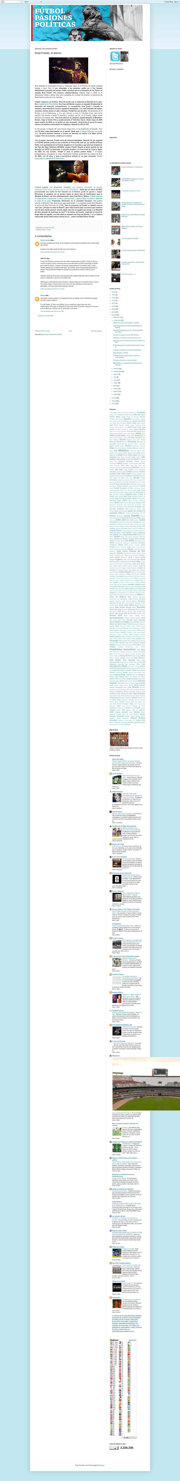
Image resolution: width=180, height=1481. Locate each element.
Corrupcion (132, 484)
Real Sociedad (129, 660)
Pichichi (143, 640)
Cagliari (138, 457)
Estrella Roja (124, 518)
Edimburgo (142, 500)
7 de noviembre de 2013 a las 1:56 (52, 311)
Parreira (143, 634)
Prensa (121, 647)
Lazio (141, 580)
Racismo (129, 656)
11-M (119, 412)
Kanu (138, 576)
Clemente (142, 475)
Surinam (142, 699)
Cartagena (113, 467)
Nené (119, 620)
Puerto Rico (116, 654)
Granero (142, 540)
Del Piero (116, 494)
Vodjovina (121, 720)
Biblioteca (123, 450)
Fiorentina (118, 528)
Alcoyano (112, 419)
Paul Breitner (136, 636)
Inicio (70, 331)
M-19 (118, 594)
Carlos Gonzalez (115, 465)
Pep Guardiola (136, 638)
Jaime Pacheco (118, 564)
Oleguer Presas (127, 624)
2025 (114, 292)
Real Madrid (115, 660)
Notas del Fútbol (117, 759)
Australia (117, 435)
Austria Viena (130, 435)
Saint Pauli (135, 674)
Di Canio (140, 494)
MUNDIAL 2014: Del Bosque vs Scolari (126, 323)
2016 (114, 306)
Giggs (122, 536)
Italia (138, 562)
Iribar (138, 559)
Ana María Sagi (114, 423)
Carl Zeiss (142, 463)
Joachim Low (113, 568)
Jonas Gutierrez (132, 568)
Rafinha (143, 655)
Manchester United (126, 599)
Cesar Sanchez (129, 469)
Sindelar (112, 689)
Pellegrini (129, 638)
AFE (127, 414)
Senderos (132, 683)
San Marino (141, 676)
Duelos (124, 500)
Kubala (122, 580)
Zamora (136, 722)
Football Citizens (118, 1011)
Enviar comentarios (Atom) (53, 334)
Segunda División (132, 681)
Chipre (128, 474)
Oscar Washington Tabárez (137, 628)
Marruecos (141, 601)
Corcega (131, 482)
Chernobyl (135, 471)
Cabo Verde (121, 457)
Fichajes (117, 526)
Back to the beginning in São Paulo (124, 1043)
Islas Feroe (128, 561)
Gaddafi (134, 532)
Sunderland (124, 699)
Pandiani (124, 634)
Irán (132, 559)
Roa (125, 670)
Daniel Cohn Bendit (125, 490)
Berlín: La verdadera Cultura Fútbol (122, 925)
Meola (116, 605)
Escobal (143, 513)
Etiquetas (134, 518)
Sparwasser (132, 691)
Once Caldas (136, 626)
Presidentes (129, 647)
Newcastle (129, 620)
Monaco (112, 609)
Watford (138, 720)
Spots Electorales (139, 693)
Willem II (112, 722)
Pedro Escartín (118, 638)
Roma (143, 670)
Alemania (127, 419)
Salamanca (141, 674)
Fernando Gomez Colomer (131, 524)
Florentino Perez (126, 528)
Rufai (135, 672)
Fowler (141, 528)
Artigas (112, 433)
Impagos (112, 559)
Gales (111, 534)
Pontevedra (118, 644)
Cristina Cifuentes (134, 486)
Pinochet (112, 642)
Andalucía (123, 423)
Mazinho (132, 603)
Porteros (142, 644)
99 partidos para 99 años (119, 1191)
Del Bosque (139, 492)
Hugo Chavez (125, 555)
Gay (124, 534)
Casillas (118, 467)
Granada (137, 540)
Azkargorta (138, 437)
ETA (129, 518)
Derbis (135, 494)
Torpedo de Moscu (139, 706)
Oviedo (135, 630)
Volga (126, 720)
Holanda (120, 553)
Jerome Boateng (133, 566)
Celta (116, 469)
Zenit (114, 724)
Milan (117, 607)
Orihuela (112, 628)
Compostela (113, 480)
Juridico (128, 574)
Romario (112, 672)
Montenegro (131, 609)
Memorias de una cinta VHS (121, 873)
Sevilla (136, 685)
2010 (114, 404)
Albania (118, 416)
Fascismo (137, 522)
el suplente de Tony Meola (48, 104)
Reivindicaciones (115, 666)
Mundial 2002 (132, 613)
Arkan (129, 431)
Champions (142, 469)
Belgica (112, 448)
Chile (118, 474)
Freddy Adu (129, 530)
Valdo (131, 712)
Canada (136, 461)
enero (116, 394)
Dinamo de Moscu (120, 498)
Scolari (122, 681)
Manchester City (114, 599)
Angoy (132, 425)
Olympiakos (135, 624)
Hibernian (112, 551)
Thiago (131, 704)
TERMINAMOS (127, 1143)
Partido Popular (115, 636)
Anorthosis (138, 425)
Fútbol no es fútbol (118, 1281)
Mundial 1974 (141, 611)
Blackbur (112, 453)
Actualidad (141, 412)
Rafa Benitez (136, 655)
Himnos (125, 551)
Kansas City (133, 576)
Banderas (125, 441)
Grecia (112, 543)
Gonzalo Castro (119, 540)
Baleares (129, 439)
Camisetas (142, 459)
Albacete (112, 416)
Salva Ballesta (119, 676)
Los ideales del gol (118, 1216)
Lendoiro (126, 582)
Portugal (112, 647)
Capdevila (125, 463)
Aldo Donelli (119, 419)
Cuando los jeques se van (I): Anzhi (125, 360)
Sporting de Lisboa (127, 693)
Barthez (118, 444)
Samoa (127, 676)
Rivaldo (114, 670)
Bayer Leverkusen (139, 444)
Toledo (119, 706)
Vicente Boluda (135, 716)
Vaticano (136, 714)
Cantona (119, 463)
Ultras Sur (135, 710)
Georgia (129, 534)
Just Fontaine (136, 574)
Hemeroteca (117, 549)
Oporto (143, 626)
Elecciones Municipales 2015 (119, 509)
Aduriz (120, 414)
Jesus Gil (142, 566)
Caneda (143, 461)
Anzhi (130, 427)
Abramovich (133, 412)
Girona (111, 538)
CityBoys (112, 475)
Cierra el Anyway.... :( (128, 274)
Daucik (118, 492)
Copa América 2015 (139, 480)
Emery (116, 511)
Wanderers (116, 1056)
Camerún (135, 459)
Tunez (133, 708)
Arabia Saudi (141, 427)
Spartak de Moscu (122, 691)
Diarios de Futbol (118, 844)
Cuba (111, 490)
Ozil (138, 630)
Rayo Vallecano (139, 658)
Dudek (119, 500)
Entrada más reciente (43, 331)
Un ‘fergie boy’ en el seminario (131, 1299)
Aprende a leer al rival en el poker (122, 813)
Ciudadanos (128, 475)
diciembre (117, 317)
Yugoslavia (124, 722)
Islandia (122, 561)
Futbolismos (116, 1298)
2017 (114, 303)
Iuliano (111, 564)
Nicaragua (142, 620)
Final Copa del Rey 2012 (137, 526)
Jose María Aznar (120, 570)
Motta (119, 611)
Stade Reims (113, 695)
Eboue (130, 500)
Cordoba (142, 482)
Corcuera (137, 482)
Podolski (142, 642)
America (135, 421)
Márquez (134, 601)
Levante (142, 582)
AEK (124, 414)
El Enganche (116, 924)
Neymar (136, 620)
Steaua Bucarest (115, 697)
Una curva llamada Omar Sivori (121, 1113)
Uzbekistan (124, 712)
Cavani (141, 467)
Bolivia (138, 453)
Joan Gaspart (122, 568)
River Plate (120, 670)
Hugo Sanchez (134, 555)
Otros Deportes (114, 630)
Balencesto (136, 439)
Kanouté (126, 576)
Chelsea (129, 472)
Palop (134, 632)
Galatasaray (141, 532)
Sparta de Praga (134, 689)
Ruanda (131, 672)
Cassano (123, 467)
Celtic (121, 469)
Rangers (122, 658)
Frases (124, 530)
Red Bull (136, 662)
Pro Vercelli (140, 647)
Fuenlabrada (141, 530)
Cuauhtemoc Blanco (139, 488)
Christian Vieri (141, 473)
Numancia (142, 622)
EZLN (127, 522)
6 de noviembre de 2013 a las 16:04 (52, 289)
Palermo (117, 632)
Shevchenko (119, 687)
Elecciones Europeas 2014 (118, 505)
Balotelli (119, 441)
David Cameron (124, 492)
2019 (114, 300)
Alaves (143, 414)
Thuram (139, 704)
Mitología (128, 607)
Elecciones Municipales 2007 (118, 506)
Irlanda (142, 559)
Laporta (136, 580)
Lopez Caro (141, 588)
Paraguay (136, 634)
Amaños (125, 421)
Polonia (112, 645)
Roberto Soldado (132, 670)
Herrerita (136, 549)
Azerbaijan (131, 437)
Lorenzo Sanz (117, 590)
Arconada (118, 429)
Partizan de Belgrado (126, 636)
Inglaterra (119, 559)
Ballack (143, 439)
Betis (115, 451)
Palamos (142, 630)
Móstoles (142, 609)
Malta (129, 597)
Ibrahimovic (124, 557)
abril (115, 386)
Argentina (142, 429)
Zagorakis (131, 722)
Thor (135, 704)
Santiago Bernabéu (132, 678)
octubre (116, 368)
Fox (144, 528)
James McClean (127, 564)
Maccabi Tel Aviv (125, 594)
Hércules (130, 549)
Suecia (114, 699)
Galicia (116, 534)
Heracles (124, 549)
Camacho (129, 459)
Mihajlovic (142, 605)
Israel (134, 562)
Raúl (132, 658)
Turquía (137, 708)
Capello (131, 463)
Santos (140, 678)
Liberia (143, 584)
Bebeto (122, 446)
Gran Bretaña (129, 541)
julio (115, 377)
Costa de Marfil (141, 484)
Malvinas (135, 597)
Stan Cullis (121, 695)
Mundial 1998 (123, 613)
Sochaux (122, 689)
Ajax (139, 414)
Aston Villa (126, 433)
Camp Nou (113, 461)
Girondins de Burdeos (121, 538)
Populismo (129, 644)
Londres (130, 588)
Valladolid (112, 714)
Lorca (111, 590)
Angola (127, 425)
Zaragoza (142, 722)
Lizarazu (112, 588)
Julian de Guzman (136, 572)
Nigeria (112, 622)
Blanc (116, 453)
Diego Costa (127, 496)
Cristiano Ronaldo (122, 486)
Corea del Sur (124, 484)
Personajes (114, 641)
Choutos (133, 473)
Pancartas (112, 634)
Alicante (115, 421)
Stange (137, 695)
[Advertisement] (68, 323)
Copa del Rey (124, 482)
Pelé (124, 638)
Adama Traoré (114, 414)
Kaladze (121, 576)
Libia (111, 586)
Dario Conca (141, 490)
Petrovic (138, 640)
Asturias (133, 433)
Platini (127, 642)
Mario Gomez (126, 601)
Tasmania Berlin (129, 701)
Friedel (49, 229)
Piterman (122, 642)
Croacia (142, 486)
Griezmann (126, 543)
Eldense (126, 502)
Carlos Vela (141, 465)
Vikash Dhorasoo (122, 718)
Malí (116, 597)
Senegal (137, 683)
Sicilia (129, 687)
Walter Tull (132, 720)
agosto (116, 374)
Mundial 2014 (116, 616)
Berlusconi (130, 448)
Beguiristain (135, 446)
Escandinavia (135, 513)
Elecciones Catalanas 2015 (137, 502)
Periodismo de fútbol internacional (124, 826)
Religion (124, 666)
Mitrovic (134, 607)
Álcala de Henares (133, 416)
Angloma (121, 425)
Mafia (143, 594)
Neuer (124, 620)
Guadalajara (134, 543)
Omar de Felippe (125, 626)
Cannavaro (113, 463)
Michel (137, 605)
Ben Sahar (118, 448)
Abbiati (127, 412)
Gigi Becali (128, 536)
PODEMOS (136, 642)
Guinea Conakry (134, 545)
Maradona (142, 599)
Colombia (136, 478)
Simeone (142, 687)
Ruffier (139, 672)
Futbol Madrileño (126, 532)
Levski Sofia (113, 584)
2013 (114, 315)
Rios (111, 670)
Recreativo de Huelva (126, 662)
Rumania (117, 675)
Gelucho (125, 1127)
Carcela (136, 463)
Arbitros (112, 429)
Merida (121, 605)
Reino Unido (141, 664)
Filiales (127, 526)
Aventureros (139, 435)
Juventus (112, 576)
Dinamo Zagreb (131, 498)
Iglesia (130, 557)
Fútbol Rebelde (117, 792)
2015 (114, 309)
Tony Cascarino (127, 706)
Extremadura (113, 522)
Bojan (134, 453)
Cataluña (135, 467)
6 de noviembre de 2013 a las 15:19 (52, 252)
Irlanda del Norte (115, 561)
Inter (125, 559)
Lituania (132, 586)
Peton (129, 640)
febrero (116, 391)
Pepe (143, 638)
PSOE (143, 649)
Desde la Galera (117, 938)
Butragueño (113, 457)
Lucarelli (140, 590)
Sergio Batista (114, 685)
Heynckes (142, 549)
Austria (123, 435)
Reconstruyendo (115, 662)
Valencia (137, 712)
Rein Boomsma (130, 664)
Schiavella (116, 681)
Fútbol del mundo (118, 1247)
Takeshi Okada (114, 701)
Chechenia (113, 471)
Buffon (130, 455)
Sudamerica (135, 697)
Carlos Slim (133, 465)
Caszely (128, 467)
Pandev (119, 634)
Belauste (142, 446)
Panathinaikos (141, 632)
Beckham (128, 446)
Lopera (136, 588)
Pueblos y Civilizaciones (133, 651)
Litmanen (126, 586)
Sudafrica (128, 697)
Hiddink (119, 551)
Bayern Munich (114, 446)
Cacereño (128, 457)
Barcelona (132, 442)
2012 (114, 398)
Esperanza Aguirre (115, 518)
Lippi (122, 586)
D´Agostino (116, 490)
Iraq (135, 559)
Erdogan (128, 513)
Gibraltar (117, 537)
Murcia (137, 615)
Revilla (135, 668)
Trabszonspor (120, 708)
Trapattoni (128, 708)
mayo (116, 383)
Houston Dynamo (115, 555)
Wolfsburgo (118, 722)
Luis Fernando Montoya (133, 592)
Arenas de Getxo (127, 429)
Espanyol (127, 516)
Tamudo (121, 701)
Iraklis (128, 559)
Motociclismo (113, 611)
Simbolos (135, 687)
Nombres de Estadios (121, 622)
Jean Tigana (113, 566)
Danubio (134, 490)
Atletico (112, 435)
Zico (117, 724)
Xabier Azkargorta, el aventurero (132, 167)
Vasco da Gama (127, 714)
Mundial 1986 (114, 613)
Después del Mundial (128, 858)
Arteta (143, 431)
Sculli (125, 681)
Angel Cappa (141, 423)
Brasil (120, 455)
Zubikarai (127, 724)
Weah (143, 720)
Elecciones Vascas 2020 (137, 509)
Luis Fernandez (120, 592)
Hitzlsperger (113, 553)
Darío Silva (113, 492)
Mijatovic (112, 607)
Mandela (135, 599)
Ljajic (116, 588)
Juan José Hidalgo (130, 570)
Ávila (115, 437)
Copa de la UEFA (115, 482)
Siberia (125, 687)
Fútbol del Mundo (115, 532)
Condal (119, 480)
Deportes (122, 494)
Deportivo (129, 494)
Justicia (143, 574)
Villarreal (134, 718)
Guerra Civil (122, 545)
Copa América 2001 (127, 480)
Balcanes (123, 440)
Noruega (136, 622)
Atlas (143, 433)
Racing (122, 656)
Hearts (129, 547)
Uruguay (117, 712)
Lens (131, 582)
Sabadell (128, 674)
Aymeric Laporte (122, 437)
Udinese (118, 710)
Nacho (143, 615)
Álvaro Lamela (45, 240)
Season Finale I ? (127, 1283)
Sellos (127, 683)
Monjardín (125, 609)
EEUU (44, 229)
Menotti (112, 605)
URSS (112, 712)
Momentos (141, 607)
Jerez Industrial (122, 566)
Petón (133, 640)
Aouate (134, 427)
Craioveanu (113, 486)
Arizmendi (123, 431)
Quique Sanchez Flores (138, 654)
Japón (134, 564)
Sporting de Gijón (115, 693)
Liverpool (137, 586)
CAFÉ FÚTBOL (117, 774)
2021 (114, 295)
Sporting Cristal (140, 691)
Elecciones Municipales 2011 (136, 506)
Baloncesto (113, 441)
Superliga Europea (134, 699)
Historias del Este (137, 551)
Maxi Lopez (125, 603)
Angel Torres (114, 425)
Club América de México (117, 478)
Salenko (112, 676)
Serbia (143, 683)
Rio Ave (143, 668)
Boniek (143, 453)
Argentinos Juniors (115, 431)
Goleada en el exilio (128, 1249)
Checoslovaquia (121, 471)
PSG (138, 649)
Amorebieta (141, 421)
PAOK (130, 634)
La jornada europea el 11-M (130, 191)
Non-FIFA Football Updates (121, 1263)
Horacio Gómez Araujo (138, 553)
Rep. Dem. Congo (133, 666)
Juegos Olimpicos (125, 572)
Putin (122, 654)
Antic (143, 425)
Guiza (118, 547)
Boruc (111, 455)
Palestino (129, 632)
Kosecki (112, 580)
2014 (114, 312)
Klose (136, 578)
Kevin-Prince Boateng (122, 578)
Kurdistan (127, 580)
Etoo (138, 518)
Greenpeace (118, 543)
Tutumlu (143, 708)
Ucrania (112, 710)
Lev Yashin (136, 582)
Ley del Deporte (122, 584)
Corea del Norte (114, 484)
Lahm (132, 580)
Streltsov (122, 697)
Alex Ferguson (136, 419)
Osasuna (125, 628)
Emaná (112, 511)
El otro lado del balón (119, 857)
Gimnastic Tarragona (139, 536)
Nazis (143, 618)
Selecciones (121, 683)
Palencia (112, 632)
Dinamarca (135, 496)
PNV (131, 642)
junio (115, 380)
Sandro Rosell (114, 678)
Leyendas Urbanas (134, 584)
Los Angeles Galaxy (131, 590)
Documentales (141, 498)
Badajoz (116, 439)
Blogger (102, 1465)
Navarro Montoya (135, 618)
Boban (121, 453)
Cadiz (133, 457)
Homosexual (127, 553)
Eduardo (112, 502)
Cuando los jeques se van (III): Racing (126, 335)
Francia (112, 530)
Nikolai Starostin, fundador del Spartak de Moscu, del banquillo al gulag (132, 204)
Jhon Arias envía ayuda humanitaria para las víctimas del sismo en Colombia (132, 795)
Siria (119, 689)
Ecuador (135, 500)
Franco (119, 530)
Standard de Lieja (129, 695)
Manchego (142, 597)
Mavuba (118, 603)
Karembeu (112, 578)
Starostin (142, 695)
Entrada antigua (96, 331)
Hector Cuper (136, 547)
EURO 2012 (121, 520)
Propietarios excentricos (123, 649)
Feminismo (113, 524)
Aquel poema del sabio (129, 1027)
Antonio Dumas (114, 427)
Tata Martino (138, 701)
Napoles (127, 618)
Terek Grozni (117, 704)
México (131, 605)
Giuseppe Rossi (134, 538)
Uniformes (142, 710)
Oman (117, 626)
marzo (116, 389)
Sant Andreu (122, 678)
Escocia (113, 516)
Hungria (141, 555)
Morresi (138, 609)
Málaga (112, 597)
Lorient (124, 590)
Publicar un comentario (45, 316)
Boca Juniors (128, 453)
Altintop (120, 421)
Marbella (112, 601)
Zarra (111, 724)
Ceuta (136, 469)
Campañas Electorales (125, 461)
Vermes (127, 716)
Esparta (143, 516)
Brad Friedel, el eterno (120, 353)
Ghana (139, 534)
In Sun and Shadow (118, 1041)
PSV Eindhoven (114, 651)
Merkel (126, 605)
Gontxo (42, 295)
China (123, 474)
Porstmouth (136, 644)
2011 (114, 401)
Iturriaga (142, 561)
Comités (143, 478)
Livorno (143, 586)
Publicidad (123, 651)
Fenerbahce (120, 524)
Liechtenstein (117, 586)
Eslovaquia (120, 516)
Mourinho (124, 611)
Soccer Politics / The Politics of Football (125, 909)
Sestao (131, 685)
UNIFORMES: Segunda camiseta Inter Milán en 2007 (132, 180)
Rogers (139, 670)
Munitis (131, 615)
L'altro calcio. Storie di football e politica (126, 956)
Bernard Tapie (138, 448)
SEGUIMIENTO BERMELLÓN (122, 1025)
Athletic (138, 433)
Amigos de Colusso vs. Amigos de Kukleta (127, 1142)
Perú (120, 640)
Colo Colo (129, 478)
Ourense (129, 630)
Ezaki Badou (121, 522)
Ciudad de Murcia (120, 475)
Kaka (117, 576)
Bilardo (139, 451)
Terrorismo (125, 704)
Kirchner (132, 578)
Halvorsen (123, 547)
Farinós (131, 522)
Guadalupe (142, 543)
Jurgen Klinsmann (120, 574)
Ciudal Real (136, 475)
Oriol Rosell (118, 628)
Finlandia (112, 528)
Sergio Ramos (123, 685)
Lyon (115, 594)
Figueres (122, 526)
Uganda (128, 710)
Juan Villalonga (140, 570)
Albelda (123, 416)
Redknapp (121, 664)
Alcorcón (142, 416)
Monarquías (118, 609)
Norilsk (131, 622)
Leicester (121, 582)
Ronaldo (125, 672)
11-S (122, 412)
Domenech (113, 500)
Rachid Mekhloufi (115, 655)
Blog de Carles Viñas (119, 1231)
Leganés (115, 582)
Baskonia (124, 444)
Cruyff (111, 488)
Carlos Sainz (125, 465)
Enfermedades (123, 511)
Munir (125, 615)
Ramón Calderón (115, 658)
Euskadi (142, 520)
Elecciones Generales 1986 (136, 505)
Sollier (127, 689)
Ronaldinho (118, 672)
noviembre (117, 320)
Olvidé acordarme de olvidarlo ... (123, 1189)
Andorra (129, 423)
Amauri (130, 421)
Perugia (124, 640)
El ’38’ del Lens (116, 846)
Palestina (123, 632)
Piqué (117, 642)
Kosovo (117, 580)
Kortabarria (142, 578)
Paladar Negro (117, 812)
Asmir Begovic (118, 433)
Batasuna (130, 444)
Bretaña (125, 455)
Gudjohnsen (113, 545)
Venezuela (120, 716)
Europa (136, 520)
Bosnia (116, 455)
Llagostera (121, 588)
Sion (116, 689)
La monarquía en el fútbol (129, 238)
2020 (114, 298)
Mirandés (122, 607)
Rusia (123, 675)
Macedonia (133, 594)
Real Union (141, 660)
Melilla (143, 603)
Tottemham (113, 708)
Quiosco (127, 654)
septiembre (117, 371)
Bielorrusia (133, 451)
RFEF (138, 668)
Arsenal (139, 431)
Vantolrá (118, 714)
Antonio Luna (123, 427)
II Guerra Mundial (139, 557)
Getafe (134, 534)
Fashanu (142, 522)
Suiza (118, 699)
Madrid (139, 595)
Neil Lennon (113, 620)
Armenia (133, 431)
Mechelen (138, 603)
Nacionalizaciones (117, 618)
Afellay (131, 414)
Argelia (136, 429)
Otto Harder (123, 630)
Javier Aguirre (141, 564)
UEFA (123, 710)
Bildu (143, 451)
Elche (121, 502)
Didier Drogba (119, 496)
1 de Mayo (113, 412)
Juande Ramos (114, 572)
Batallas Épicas (117, 992)
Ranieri (128, 658)
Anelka (134, 423)
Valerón (143, 712)
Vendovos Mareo (118, 974)
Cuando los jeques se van (123, 488)
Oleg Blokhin (118, 624)
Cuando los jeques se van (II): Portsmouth (127, 350)
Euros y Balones (118, 891)
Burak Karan (141, 455)
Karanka (142, 576)
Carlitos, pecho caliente (119, 1178)
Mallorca (123, 597)
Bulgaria (134, 455)
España (135, 515)
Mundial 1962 (132, 611)
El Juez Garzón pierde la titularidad (133, 250)
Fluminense (135, 528)
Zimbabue (121, 724)
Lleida (126, 588)
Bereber (124, 448)
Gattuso (121, 534)
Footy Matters (117, 1202)
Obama (112, 624)
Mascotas (112, 603)
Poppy (124, 644)
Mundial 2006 (141, 613)
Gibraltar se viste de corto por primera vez (127, 338)
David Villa (132, 492)
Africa (135, 415)
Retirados (130, 668)
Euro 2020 (130, 520)
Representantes (122, 668)
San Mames (133, 676)
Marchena (118, 601)
